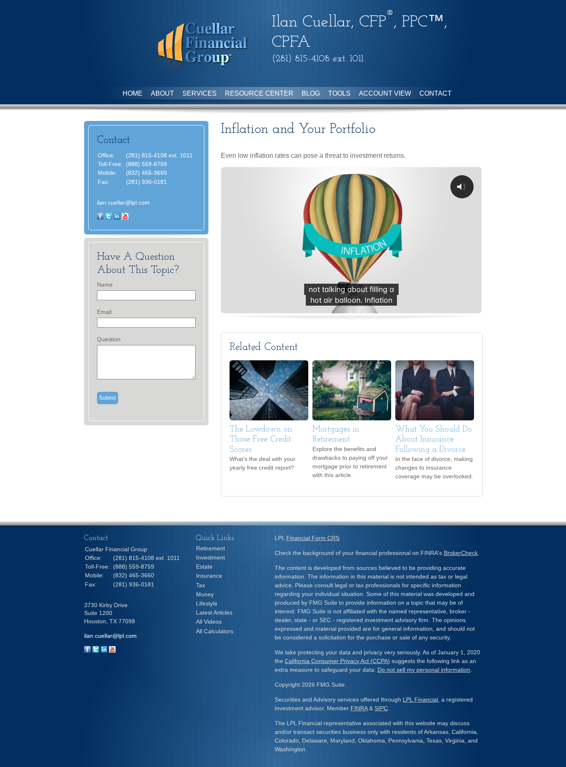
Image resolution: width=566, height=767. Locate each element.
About (162, 93)
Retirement (210, 548)
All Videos (209, 621)
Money (205, 594)
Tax (200, 585)
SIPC (381, 708)
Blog (311, 93)
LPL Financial (420, 699)
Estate (204, 566)
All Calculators (214, 631)
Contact (435, 93)
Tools (339, 93)
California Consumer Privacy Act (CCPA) (337, 661)
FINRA (359, 708)
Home (133, 93)
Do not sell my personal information (423, 669)
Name (105, 284)
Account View (385, 93)
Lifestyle (207, 603)
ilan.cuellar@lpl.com (123, 202)
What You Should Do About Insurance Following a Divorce (433, 439)
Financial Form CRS (312, 538)
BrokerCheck (461, 553)
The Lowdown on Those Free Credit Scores (261, 439)
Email (104, 312)
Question (109, 339)
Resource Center (259, 93)
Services (199, 93)
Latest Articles (214, 612)
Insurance (209, 575)
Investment (210, 557)
